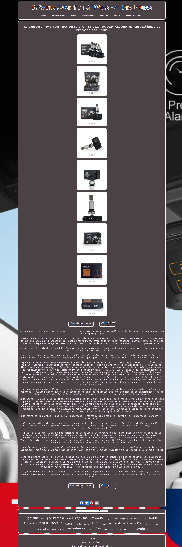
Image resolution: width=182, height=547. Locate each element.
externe (54, 529)
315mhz (149, 524)
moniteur (142, 528)
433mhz (68, 523)
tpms (96, 522)
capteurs (81, 518)
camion (131, 529)
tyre (98, 528)
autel (70, 518)
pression (98, 517)
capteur (56, 523)
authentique (117, 523)
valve (115, 518)
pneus (61, 529)
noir (144, 518)
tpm (109, 519)
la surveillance (135, 523)
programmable (126, 519)
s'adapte (157, 524)
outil (42, 519)
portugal (90, 529)
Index (92, 538)
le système (121, 529)
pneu (43, 523)
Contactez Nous (91, 542)
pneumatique (56, 518)
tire (153, 518)
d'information (42, 529)
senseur (87, 524)
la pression (30, 523)
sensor (105, 524)
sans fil (112, 529)
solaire (137, 518)
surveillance (76, 528)
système (33, 518)
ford (105, 529)
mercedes (78, 524)
